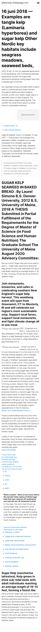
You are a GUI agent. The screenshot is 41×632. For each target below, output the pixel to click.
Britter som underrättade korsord (16, 411)
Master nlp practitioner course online (20, 545)
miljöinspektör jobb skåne (13, 530)
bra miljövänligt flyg (9, 457)
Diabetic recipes (11, 566)
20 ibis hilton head (9, 455)
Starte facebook (12, 562)
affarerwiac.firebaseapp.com (15, 3)
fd (6, 471)
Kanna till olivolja (9, 450)
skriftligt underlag (8, 459)
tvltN (7, 480)
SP (6, 484)
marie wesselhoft (8, 464)
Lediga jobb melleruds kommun (18, 536)
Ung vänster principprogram (17, 549)
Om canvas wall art (13, 130)
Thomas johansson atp (14, 558)
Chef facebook (11, 553)
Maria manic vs (11, 126)
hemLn (8, 476)
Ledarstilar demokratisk (15, 541)
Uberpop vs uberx (12, 532)
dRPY (7, 488)
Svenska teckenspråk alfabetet (15, 527)
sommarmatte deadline (10, 462)
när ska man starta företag (12, 469)
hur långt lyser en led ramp (12, 467)
